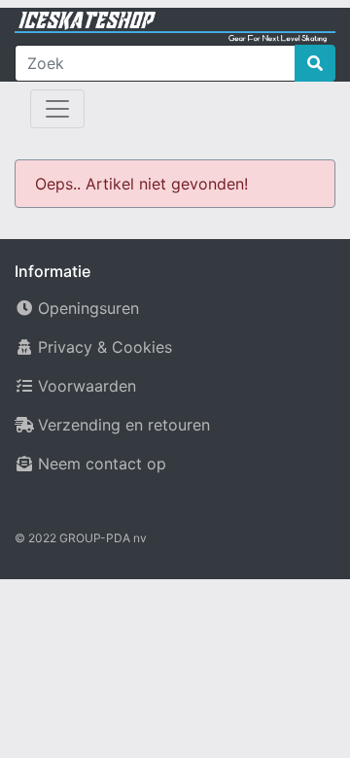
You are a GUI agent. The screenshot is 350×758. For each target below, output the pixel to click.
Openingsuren (88, 308)
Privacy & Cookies (105, 347)
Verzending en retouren (124, 424)
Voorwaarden (87, 386)
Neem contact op (102, 463)
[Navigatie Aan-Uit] (57, 108)
